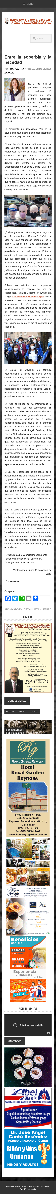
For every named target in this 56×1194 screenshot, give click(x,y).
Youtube (22, 712)
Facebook (10, 712)
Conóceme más (17, 700)
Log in (33, 1189)
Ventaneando (28, 21)
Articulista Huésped (37, 609)
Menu (30, 3)
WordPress (25, 1189)
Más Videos (14, 1041)
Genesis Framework (41, 1186)
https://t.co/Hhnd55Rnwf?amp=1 (28, 296)
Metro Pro (26, 1186)
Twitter (34, 712)
